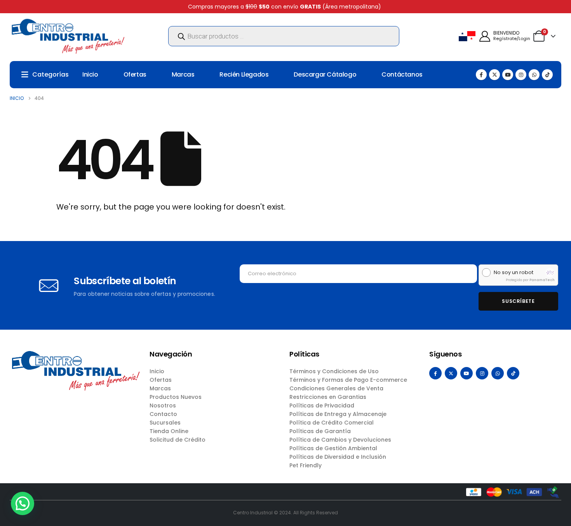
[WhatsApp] (534, 74)
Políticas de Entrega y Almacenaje (337, 414)
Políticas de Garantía (320, 431)
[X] (494, 74)
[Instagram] (520, 74)
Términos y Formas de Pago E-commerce (348, 380)
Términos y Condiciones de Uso (334, 371)
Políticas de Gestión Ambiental (333, 448)
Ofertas (135, 74)
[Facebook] (481, 74)
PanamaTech (542, 280)
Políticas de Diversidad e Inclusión (337, 457)
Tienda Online (169, 431)
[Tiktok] (547, 74)
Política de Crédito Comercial (331, 422)
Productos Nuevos (176, 397)
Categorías (50, 74)
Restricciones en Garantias (327, 397)
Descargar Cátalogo (325, 74)
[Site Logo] (68, 36)
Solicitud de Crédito (177, 440)
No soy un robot (513, 272)
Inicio (90, 74)
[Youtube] (507, 74)
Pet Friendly (305, 465)
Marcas (183, 74)
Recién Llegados (243, 74)
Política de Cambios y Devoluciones (340, 440)
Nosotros (163, 405)
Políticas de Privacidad (321, 405)
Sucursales (165, 422)
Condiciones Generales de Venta (336, 388)
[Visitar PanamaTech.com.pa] (550, 272)
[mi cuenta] (484, 36)
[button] (22, 503)
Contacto (163, 414)
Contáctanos (402, 74)
